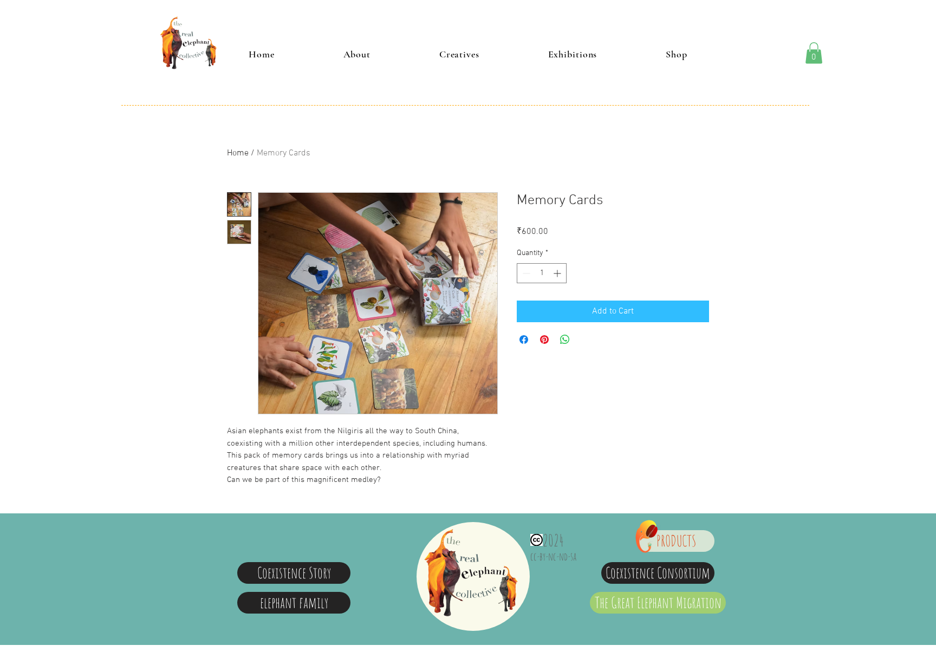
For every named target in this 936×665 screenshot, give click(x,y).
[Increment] (558, 273)
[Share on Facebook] (523, 339)
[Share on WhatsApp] (564, 339)
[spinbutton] (541, 273)
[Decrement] (525, 273)
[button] (814, 52)
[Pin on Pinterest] (544, 339)
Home (238, 153)
